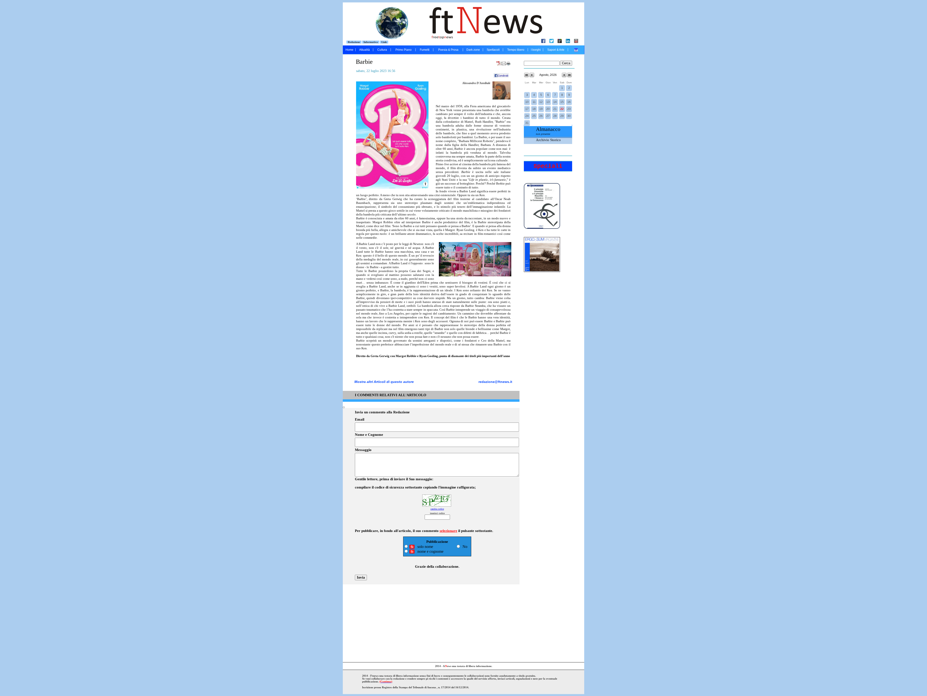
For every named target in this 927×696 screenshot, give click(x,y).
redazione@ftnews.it (495, 382)
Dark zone (473, 49)
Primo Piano (403, 49)
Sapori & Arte (555, 49)
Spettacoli (493, 49)
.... (576, 49)
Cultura (382, 49)
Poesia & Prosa (448, 49)
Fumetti (424, 49)
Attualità (364, 49)
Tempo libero (515, 49)
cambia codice (437, 509)
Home (349, 49)
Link (384, 42)
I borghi (536, 49)
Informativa (370, 42)
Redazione (353, 42)
